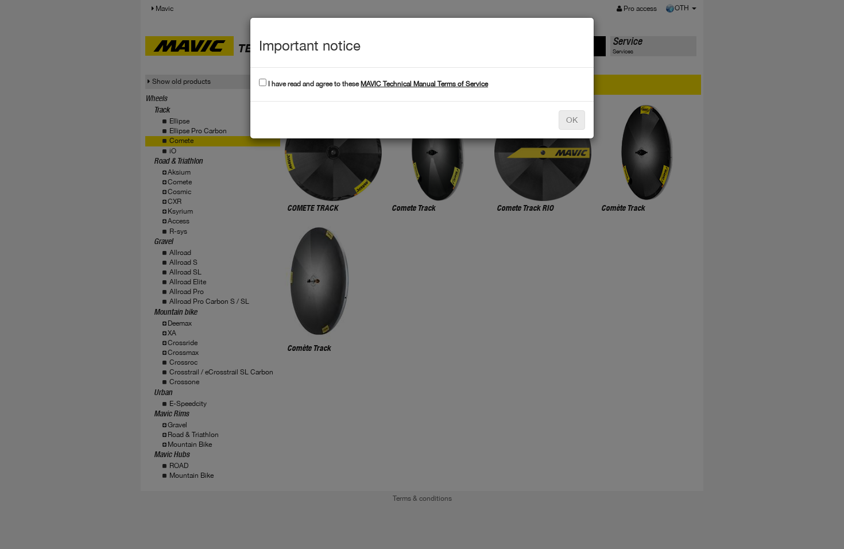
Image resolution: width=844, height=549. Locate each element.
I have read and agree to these (377, 84)
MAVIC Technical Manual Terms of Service (424, 84)
